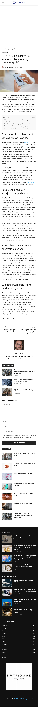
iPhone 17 (27, 142)
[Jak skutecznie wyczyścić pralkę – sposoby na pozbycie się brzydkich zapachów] (7, 612)
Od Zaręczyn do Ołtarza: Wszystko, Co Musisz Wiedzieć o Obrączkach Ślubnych (25, 547)
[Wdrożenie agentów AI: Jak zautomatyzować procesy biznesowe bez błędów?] (7, 372)
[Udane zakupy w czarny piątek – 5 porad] (7, 496)
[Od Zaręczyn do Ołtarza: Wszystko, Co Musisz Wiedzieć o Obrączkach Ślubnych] (7, 548)
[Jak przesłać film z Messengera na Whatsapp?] (7, 486)
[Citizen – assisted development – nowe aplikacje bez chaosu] (7, 382)
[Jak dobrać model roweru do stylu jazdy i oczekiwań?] (7, 539)
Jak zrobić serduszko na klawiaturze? (25, 473)
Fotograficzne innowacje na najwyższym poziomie (18, 126)
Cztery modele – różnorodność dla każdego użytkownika (16, 121)
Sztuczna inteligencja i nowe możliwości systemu (18, 128)
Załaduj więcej (18, 523)
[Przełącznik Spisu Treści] (32, 117)
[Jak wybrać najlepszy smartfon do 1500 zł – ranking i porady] (7, 583)
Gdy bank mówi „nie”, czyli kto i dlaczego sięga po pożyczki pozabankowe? (28, 331)
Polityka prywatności (26, 699)
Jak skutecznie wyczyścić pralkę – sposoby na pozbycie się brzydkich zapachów (24, 610)
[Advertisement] (19, 25)
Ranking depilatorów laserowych (23, 503)
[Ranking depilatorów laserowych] (7, 506)
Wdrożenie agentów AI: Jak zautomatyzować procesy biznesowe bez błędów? (24, 371)
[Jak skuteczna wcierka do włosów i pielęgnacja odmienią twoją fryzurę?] (7, 568)
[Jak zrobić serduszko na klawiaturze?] (7, 476)
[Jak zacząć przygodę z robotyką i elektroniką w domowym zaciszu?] (7, 392)
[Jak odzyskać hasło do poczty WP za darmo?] (7, 456)
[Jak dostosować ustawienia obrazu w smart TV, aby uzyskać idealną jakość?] (7, 592)
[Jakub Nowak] (3, 67)
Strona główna (5, 48)
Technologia (13, 48)
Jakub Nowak (10, 67)
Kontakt (16, 699)
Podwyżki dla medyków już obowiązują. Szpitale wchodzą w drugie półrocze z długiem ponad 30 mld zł (25, 557)
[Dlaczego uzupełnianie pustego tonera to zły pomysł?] (7, 602)
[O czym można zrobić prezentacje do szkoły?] (7, 466)
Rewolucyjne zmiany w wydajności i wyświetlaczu (18, 124)
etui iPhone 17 (31, 182)
